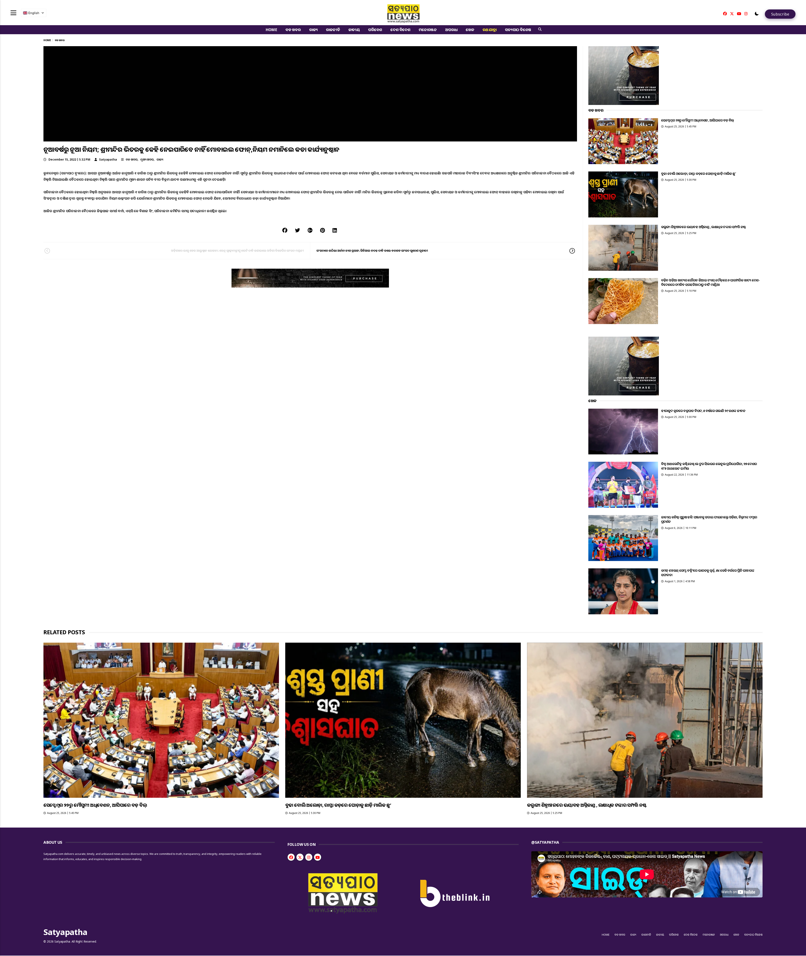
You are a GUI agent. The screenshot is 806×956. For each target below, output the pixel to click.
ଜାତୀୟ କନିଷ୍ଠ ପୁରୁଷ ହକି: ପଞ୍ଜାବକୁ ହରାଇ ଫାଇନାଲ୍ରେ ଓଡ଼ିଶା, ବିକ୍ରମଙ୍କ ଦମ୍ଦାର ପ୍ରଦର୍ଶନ (709, 519)
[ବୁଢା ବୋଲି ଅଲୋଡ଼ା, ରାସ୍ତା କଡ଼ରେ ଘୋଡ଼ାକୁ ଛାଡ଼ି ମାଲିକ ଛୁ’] (623, 194)
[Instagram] (746, 13)
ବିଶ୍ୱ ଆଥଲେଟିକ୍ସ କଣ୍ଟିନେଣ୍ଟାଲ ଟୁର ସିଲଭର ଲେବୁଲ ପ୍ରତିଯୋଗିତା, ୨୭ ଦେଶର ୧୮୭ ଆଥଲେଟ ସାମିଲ (709, 466)
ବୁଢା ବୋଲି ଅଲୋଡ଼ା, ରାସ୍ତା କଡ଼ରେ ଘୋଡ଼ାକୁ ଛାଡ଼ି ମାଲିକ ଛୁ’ (698, 173)
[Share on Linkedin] (334, 230)
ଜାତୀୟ (354, 29)
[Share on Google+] (310, 230)
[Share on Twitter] (297, 230)
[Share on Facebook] (284, 230)
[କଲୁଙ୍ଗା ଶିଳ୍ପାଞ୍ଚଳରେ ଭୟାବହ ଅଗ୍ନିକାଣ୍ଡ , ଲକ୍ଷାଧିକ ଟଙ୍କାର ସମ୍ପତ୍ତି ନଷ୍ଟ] (623, 248)
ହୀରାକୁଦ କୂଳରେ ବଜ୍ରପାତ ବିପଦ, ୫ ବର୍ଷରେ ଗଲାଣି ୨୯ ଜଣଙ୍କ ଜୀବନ (703, 410)
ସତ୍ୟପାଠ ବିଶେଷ (518, 29)
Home (271, 29)
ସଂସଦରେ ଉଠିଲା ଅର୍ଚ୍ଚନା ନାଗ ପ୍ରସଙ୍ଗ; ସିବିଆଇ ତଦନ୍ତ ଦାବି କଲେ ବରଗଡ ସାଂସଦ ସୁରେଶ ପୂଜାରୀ (372, 250)
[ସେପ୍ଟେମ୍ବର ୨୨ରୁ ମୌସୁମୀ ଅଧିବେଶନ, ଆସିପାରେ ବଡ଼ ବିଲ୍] (623, 141)
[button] (757, 13)
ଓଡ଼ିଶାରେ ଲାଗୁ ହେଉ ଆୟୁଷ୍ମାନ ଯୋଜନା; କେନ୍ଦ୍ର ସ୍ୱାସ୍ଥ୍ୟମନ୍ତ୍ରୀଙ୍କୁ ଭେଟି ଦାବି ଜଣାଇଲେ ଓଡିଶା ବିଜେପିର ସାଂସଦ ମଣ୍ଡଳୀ (237, 250)
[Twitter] (732, 13)
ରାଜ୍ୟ (313, 29)
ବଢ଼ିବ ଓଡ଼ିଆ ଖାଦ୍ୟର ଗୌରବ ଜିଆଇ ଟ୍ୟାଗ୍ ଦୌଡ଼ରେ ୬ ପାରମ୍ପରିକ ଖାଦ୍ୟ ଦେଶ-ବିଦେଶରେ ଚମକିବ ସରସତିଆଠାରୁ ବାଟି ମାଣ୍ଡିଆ (710, 282)
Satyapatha (108, 159)
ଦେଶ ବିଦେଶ (400, 29)
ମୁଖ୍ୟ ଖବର (147, 159)
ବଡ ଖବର (293, 29)
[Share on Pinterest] (322, 230)
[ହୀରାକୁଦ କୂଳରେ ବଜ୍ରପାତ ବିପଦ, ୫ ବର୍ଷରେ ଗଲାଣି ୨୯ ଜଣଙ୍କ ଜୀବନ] (623, 432)
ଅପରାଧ (451, 29)
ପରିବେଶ (375, 29)
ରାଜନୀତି (333, 29)
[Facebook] (725, 13)
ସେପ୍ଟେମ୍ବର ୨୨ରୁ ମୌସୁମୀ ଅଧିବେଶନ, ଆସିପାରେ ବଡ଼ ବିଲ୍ (697, 120)
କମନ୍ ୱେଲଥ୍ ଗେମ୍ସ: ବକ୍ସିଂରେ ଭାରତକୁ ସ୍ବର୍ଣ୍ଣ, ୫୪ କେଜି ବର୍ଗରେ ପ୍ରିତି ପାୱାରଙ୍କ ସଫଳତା (707, 572)
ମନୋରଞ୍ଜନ (428, 29)
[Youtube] (739, 13)
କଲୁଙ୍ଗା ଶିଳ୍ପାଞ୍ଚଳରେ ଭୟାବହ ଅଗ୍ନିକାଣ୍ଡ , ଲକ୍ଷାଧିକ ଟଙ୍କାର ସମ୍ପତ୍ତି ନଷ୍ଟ (703, 227)
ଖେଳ (470, 29)
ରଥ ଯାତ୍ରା (490, 29)
